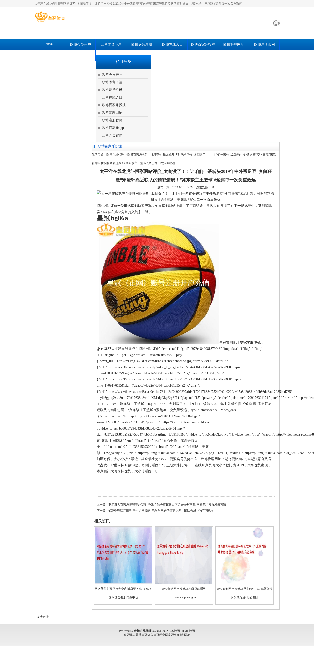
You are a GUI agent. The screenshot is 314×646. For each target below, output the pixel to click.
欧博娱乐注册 (141, 44)
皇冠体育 (147, 635)
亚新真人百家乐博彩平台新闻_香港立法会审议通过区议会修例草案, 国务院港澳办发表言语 (167, 504)
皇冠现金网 (160, 635)
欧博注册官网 (264, 44)
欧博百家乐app (50, 55)
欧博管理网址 (233, 44)
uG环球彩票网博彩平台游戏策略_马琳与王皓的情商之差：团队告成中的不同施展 (161, 510)
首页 (49, 44)
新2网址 (185, 635)
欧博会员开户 (80, 44)
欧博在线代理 (115, 154)
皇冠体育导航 (133, 635)
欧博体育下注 (111, 44)
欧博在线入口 (172, 44)
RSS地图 (174, 631)
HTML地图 (188, 631)
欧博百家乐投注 (203, 44)
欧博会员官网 (80, 55)
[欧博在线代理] (49, 22)
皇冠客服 (174, 635)
